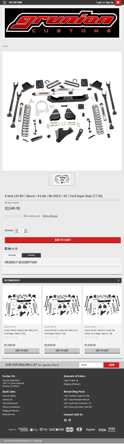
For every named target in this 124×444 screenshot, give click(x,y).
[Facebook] (6, 248)
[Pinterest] (16, 248)
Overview (12, 255)
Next (119, 280)
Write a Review (50, 216)
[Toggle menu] (4, 4)
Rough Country (10, 327)
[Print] (13, 248)
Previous (114, 280)
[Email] (9, 248)
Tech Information (10, 403)
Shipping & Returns (72, 384)
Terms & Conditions (11, 407)
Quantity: (9, 230)
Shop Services (8, 414)
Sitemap (38, 441)
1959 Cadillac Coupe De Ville (76, 396)
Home (5, 46)
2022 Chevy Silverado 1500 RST (78, 407)
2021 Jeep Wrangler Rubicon (76, 400)
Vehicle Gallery (9, 396)
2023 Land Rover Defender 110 (77, 403)
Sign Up (109, 2)
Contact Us (7, 400)
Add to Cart (22, 350)
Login (99, 2)
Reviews (31, 255)
